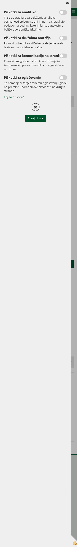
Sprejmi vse (35, 118)
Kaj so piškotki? (14, 97)
